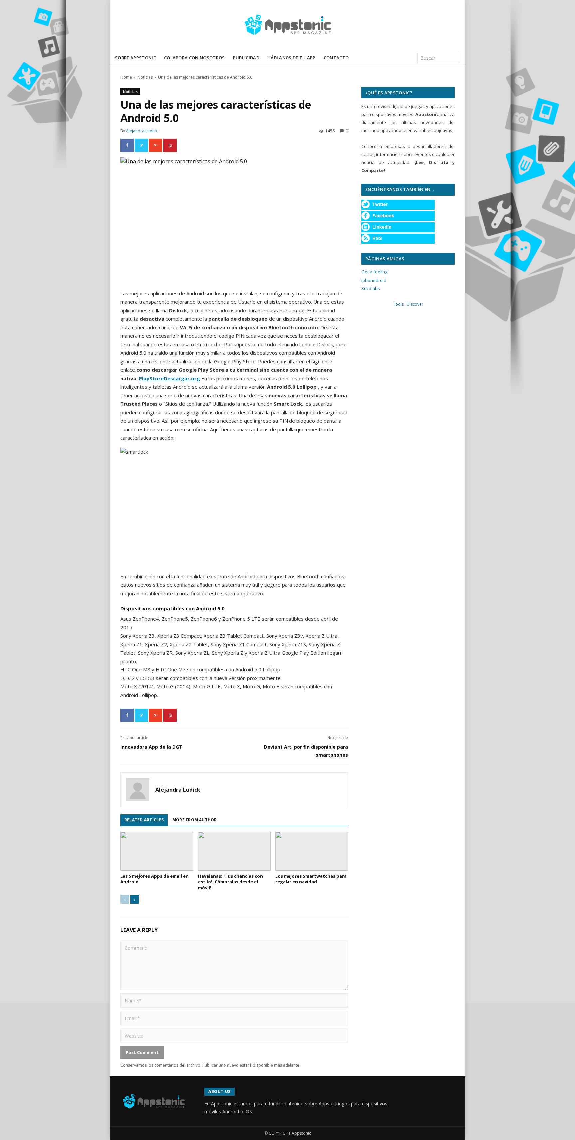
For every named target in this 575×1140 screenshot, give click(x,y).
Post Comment (142, 1052)
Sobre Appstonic (135, 58)
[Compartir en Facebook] (127, 145)
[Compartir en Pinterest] (170, 145)
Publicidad (246, 58)
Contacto (336, 58)
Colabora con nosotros (194, 58)
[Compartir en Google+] (155, 145)
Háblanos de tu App (291, 58)
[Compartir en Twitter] (141, 145)
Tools (398, 304)
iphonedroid (373, 280)
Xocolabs (370, 288)
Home (126, 77)
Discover (415, 304)
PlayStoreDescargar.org (169, 378)
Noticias (145, 77)
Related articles (144, 820)
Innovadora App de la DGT (151, 747)
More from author (194, 820)
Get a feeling (374, 272)
